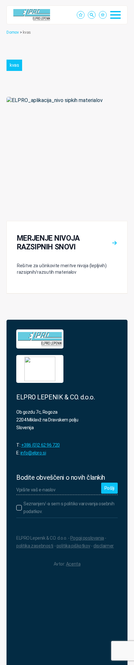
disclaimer (103, 545)
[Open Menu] (115, 15)
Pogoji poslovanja (87, 538)
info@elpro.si (33, 452)
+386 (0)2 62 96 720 (40, 445)
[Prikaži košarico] (103, 15)
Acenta (73, 564)
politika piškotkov (73, 545)
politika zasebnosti (34, 545)
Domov (13, 32)
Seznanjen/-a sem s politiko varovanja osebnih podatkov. (68, 507)
